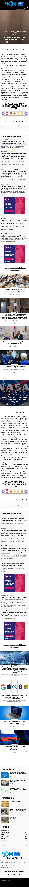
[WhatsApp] (13, 49)
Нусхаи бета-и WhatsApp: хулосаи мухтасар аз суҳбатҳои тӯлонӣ (18, 789)
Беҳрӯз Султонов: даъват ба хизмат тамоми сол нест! (18, 810)
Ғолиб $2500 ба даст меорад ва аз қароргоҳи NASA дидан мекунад (6, 128)
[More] (23, 49)
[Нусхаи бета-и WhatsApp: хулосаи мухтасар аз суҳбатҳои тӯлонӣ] (5, 791)
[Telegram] (14, 874)
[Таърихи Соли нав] (5, 804)
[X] (10, 49)
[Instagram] (11, 874)
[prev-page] (12, 376)
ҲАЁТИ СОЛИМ (6, 31)
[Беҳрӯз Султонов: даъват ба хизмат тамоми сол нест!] (5, 811)
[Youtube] (19, 874)
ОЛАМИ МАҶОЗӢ (5, 151)
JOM (14, 295)
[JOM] (7, 42)
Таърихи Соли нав (15, 801)
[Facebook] (7, 49)
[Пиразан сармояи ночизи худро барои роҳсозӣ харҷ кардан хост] (14, 333)
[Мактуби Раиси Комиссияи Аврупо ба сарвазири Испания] (14, 357)
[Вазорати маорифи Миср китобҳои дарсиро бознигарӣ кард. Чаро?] (14, 281)
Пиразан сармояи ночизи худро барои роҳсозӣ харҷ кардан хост (14, 342)
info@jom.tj (10, 867)
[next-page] (15, 376)
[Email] (17, 49)
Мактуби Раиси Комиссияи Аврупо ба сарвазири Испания (15, 367)
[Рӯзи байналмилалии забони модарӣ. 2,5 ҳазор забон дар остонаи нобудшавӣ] (5, 775)
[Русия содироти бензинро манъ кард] (5, 783)
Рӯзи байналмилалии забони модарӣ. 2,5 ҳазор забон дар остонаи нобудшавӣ (18, 773)
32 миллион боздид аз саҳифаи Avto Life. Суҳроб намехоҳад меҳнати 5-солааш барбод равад (22, 128)
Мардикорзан (14, 817)
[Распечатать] (20, 49)
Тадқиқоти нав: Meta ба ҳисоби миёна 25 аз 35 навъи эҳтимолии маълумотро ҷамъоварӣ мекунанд (14, 222)
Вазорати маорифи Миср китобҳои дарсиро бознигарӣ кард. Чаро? (14, 290)
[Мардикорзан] (5, 820)
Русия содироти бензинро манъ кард (17, 781)
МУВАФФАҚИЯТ (4, 184)
